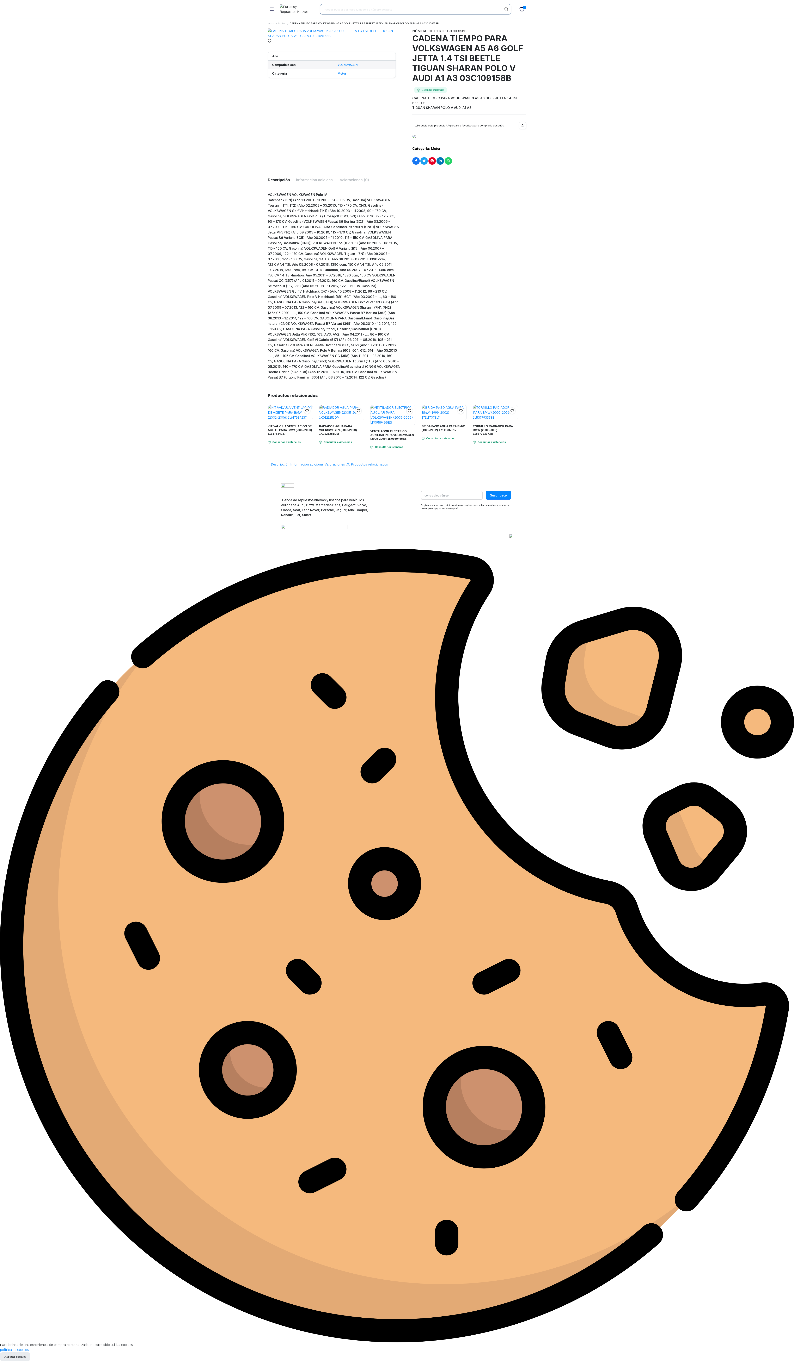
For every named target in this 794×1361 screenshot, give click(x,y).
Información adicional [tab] (315, 180)
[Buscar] (506, 9)
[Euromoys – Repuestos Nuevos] (297, 9)
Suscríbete (498, 495)
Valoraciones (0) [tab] (354, 180)
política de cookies (14, 1350)
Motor (282, 23)
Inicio (271, 23)
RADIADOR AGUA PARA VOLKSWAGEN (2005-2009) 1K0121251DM (338, 430)
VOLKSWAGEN (348, 65)
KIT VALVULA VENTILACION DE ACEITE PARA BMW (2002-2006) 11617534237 (290, 430)
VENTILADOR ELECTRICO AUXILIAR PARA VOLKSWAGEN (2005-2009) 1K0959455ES (392, 435)
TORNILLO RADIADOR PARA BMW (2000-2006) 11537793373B (493, 430)
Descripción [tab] (279, 180)
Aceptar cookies (15, 1356)
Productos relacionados (369, 464)
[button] (269, 41)
